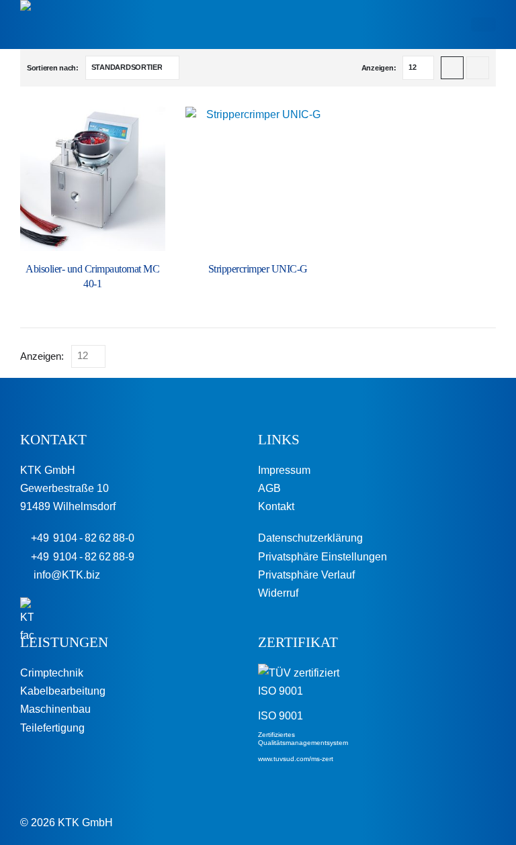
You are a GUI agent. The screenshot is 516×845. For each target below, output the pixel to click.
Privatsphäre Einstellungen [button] (322, 556)
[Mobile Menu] (483, 24)
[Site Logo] (57, 24)
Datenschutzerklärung (310, 538)
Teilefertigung (52, 728)
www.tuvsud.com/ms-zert (295, 758)
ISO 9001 (280, 716)
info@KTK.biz (64, 575)
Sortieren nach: (53, 68)
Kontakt (276, 506)
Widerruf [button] (278, 593)
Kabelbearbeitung (62, 691)
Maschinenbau (55, 709)
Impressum (284, 470)
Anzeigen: (378, 68)
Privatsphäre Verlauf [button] (306, 575)
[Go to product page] (92, 179)
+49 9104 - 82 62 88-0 (81, 538)
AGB (269, 488)
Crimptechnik (51, 673)
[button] (452, 67)
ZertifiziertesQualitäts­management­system (303, 738)
